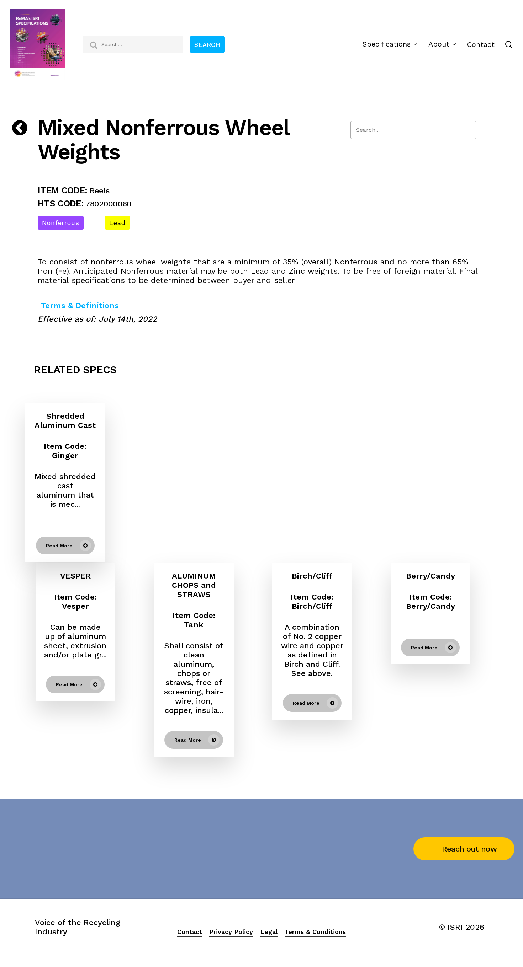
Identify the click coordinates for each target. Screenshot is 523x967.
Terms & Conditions (315, 931)
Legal (269, 931)
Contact (189, 931)
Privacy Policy (231, 931)
